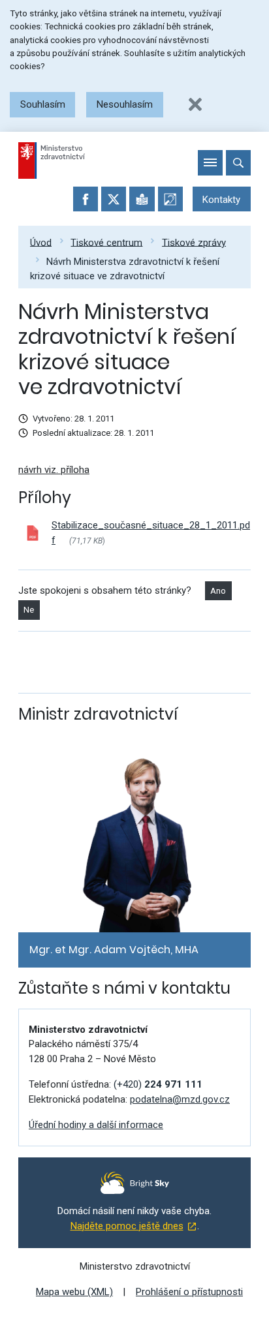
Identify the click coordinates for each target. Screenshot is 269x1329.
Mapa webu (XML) (74, 1292)
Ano (218, 591)
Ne (29, 610)
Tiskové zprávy (194, 242)
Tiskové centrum (106, 242)
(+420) (158, 1084)
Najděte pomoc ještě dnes (127, 1226)
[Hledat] (238, 162)
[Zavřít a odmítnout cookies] (195, 104)
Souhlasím (42, 104)
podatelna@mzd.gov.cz (180, 1099)
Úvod (41, 242)
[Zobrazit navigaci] (210, 162)
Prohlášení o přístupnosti (189, 1292)
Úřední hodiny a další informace (96, 1125)
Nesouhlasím (125, 104)
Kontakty (221, 200)
